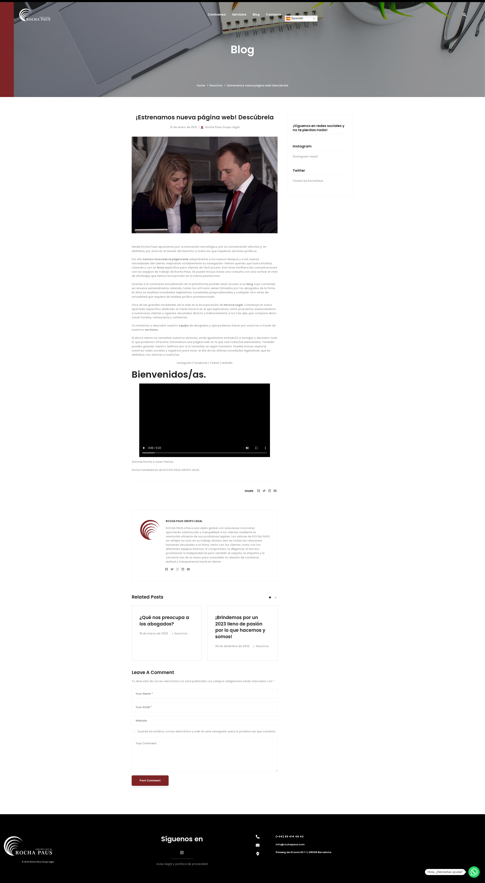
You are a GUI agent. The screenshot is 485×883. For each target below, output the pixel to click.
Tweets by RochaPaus (308, 181)
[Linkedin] (269, 490)
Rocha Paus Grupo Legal (222, 127)
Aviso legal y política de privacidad (182, 864)
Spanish (296, 18)
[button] (270, 597)
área (160, 267)
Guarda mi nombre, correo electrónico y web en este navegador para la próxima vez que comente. (206, 731)
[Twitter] (264, 490)
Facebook (201, 363)
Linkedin (227, 363)
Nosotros (216, 85)
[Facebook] (258, 490)
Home (201, 85)
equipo (184, 325)
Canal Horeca (189, 309)
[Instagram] (177, 569)
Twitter (215, 363)
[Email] (275, 490)
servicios (151, 330)
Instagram (184, 363)
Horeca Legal (233, 305)
